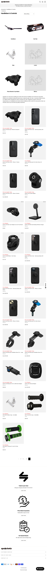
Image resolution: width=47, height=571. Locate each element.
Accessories (3, 9)
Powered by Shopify (23, 569)
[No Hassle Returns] (23, 526)
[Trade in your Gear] (23, 476)
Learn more (23, 490)
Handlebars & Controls (10, 9)
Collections (4, 10)
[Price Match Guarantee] (23, 501)
